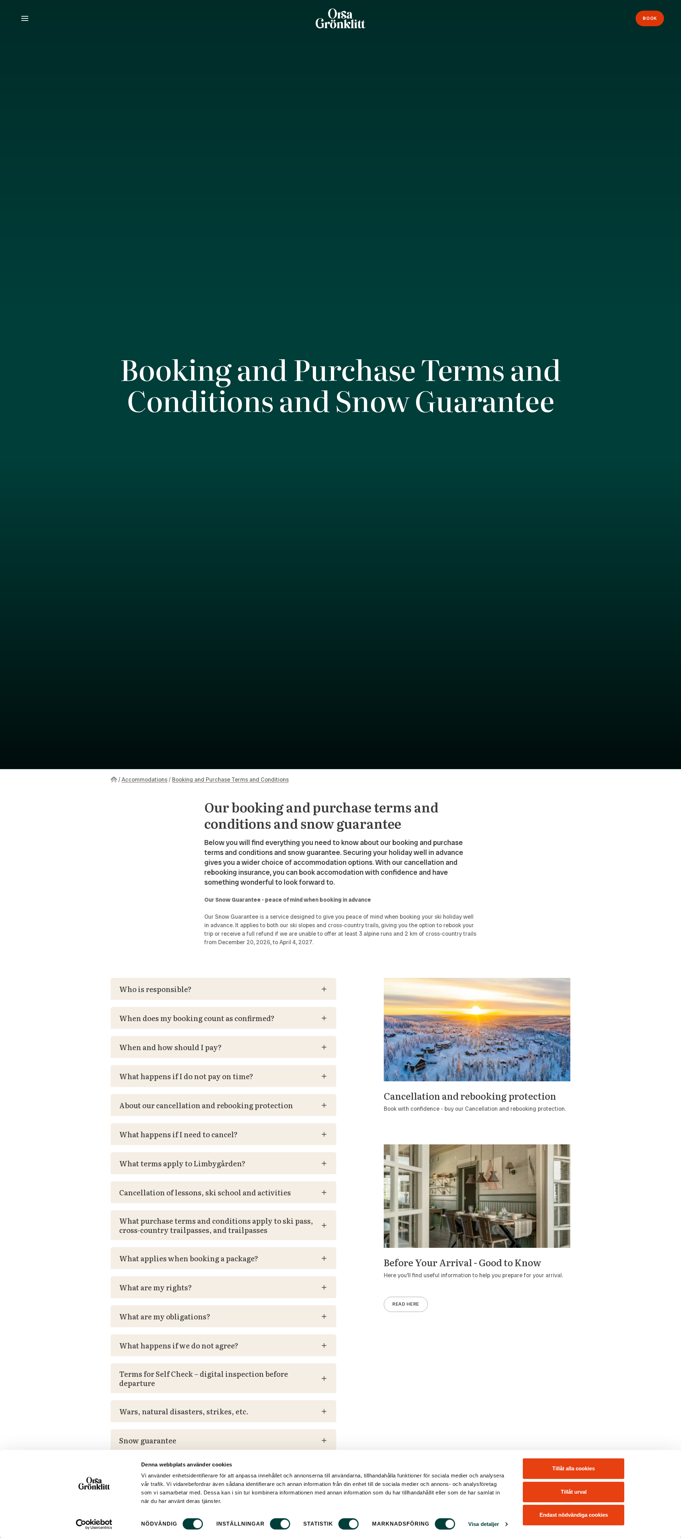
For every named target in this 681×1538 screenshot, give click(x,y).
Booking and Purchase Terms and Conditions (230, 779)
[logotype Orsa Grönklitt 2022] (340, 18)
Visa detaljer (483, 1524)
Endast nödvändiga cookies (573, 1515)
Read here (405, 1304)
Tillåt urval (574, 1492)
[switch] (280, 1523)
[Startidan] (114, 779)
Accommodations (144, 779)
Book (650, 18)
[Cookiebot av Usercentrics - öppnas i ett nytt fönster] (94, 1524)
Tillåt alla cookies (573, 1468)
